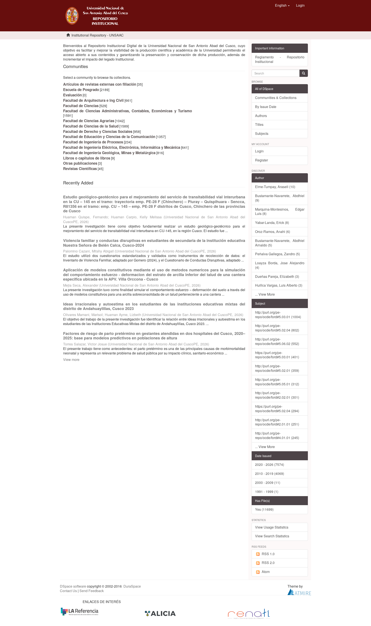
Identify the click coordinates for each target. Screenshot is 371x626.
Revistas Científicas (80, 168)
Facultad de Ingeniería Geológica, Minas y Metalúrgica (109, 152)
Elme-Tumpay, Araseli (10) (275, 186)
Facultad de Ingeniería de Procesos (93, 141)
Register (261, 160)
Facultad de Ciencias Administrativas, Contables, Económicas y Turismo (127, 110)
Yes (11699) (264, 509)
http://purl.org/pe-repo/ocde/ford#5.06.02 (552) (277, 341)
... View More (265, 294)
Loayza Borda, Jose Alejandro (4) (280, 265)
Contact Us (68, 590)
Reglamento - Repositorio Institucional (280, 59)
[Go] (303, 73)
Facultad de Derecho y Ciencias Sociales (97, 131)
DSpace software (73, 586)
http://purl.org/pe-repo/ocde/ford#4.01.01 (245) (277, 435)
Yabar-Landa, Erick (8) (272, 222)
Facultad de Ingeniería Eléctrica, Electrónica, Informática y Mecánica (121, 147)
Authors (261, 115)
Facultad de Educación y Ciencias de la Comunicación (109, 136)
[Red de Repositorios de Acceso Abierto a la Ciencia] (80, 611)
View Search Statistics (272, 535)
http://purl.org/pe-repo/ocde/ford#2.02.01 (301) (277, 395)
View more (71, 359)
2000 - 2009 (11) (267, 482)
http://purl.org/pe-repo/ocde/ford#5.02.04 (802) (277, 328)
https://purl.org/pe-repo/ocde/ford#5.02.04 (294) (277, 408)
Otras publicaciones (80, 163)
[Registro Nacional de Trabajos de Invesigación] (248, 613)
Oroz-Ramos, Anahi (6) (272, 231)
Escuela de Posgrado (81, 89)
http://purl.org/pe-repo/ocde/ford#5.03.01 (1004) (278, 314)
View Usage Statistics (271, 527)
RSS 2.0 (268, 562)
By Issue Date (265, 106)
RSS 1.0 (268, 553)
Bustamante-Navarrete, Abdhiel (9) (280, 198)
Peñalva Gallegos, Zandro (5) (277, 253)
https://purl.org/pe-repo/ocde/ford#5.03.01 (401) (277, 355)
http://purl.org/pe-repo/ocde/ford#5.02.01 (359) (277, 368)
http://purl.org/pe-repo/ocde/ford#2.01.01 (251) (277, 422)
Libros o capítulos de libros (86, 158)
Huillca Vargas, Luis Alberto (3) (278, 285)
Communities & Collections (275, 97)
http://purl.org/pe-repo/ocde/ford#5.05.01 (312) (277, 381)
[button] (282, 5)
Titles (259, 124)
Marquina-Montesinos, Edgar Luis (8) (280, 211)
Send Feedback (91, 590)
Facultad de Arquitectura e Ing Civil (93, 100)
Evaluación (72, 94)
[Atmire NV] (299, 591)
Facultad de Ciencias (81, 105)
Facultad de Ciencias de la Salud (91, 126)
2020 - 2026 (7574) (269, 464)
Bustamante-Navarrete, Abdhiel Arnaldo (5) (280, 243)
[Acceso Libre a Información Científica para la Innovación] (161, 613)
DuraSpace (132, 586)
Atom (266, 571)
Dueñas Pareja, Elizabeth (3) (277, 276)
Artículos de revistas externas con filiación (99, 84)
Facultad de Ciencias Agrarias (88, 120)
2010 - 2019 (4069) (269, 473)
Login (259, 151)
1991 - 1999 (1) (266, 491)
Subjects (261, 133)
